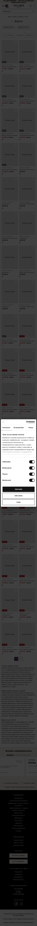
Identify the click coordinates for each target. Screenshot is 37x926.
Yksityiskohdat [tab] (18, 427)
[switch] (32, 468)
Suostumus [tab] (6, 427)
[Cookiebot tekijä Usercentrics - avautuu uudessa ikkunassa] (26, 422)
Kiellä (18, 502)
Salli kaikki (18, 489)
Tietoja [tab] (30, 427)
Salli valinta (18, 496)
